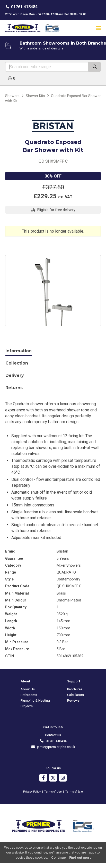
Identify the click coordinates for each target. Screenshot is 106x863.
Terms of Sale (74, 791)
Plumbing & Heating (35, 700)
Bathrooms (29, 695)
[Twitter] (53, 778)
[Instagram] (63, 778)
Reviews (73, 700)
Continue (58, 857)
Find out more (80, 857)
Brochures (74, 689)
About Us (28, 689)
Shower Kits (35, 96)
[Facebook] (43, 778)
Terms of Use (53, 791)
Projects (27, 706)
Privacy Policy (32, 791)
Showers (12, 96)
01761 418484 (24, 6)
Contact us (53, 735)
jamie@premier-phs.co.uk (55, 747)
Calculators (75, 695)
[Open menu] (98, 28)
